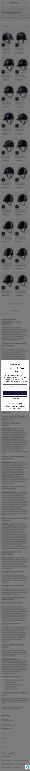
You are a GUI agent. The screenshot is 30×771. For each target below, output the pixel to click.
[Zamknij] (26, 362)
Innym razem (15, 398)
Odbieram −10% (15, 393)
